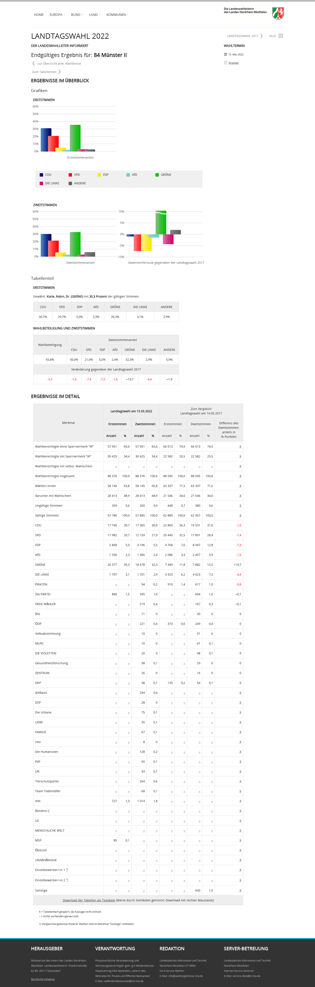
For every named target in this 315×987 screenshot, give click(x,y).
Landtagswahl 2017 (242, 36)
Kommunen (116, 14)
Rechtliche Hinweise (43, 979)
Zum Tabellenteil (44, 72)
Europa (56, 14)
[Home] (254, 13)
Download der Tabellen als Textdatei (89, 900)
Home (39, 14)
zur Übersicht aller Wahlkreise (59, 63)
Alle (272, 36)
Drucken (234, 63)
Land (93, 14)
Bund (75, 14)
